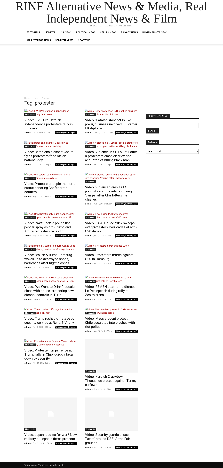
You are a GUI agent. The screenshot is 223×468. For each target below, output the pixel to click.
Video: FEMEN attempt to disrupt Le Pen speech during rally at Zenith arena (110, 291)
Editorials (33, 32)
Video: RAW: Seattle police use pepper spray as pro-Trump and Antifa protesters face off (47, 227)
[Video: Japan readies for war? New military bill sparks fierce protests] (50, 414)
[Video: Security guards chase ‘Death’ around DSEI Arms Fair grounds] (111, 414)
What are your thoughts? (66, 133)
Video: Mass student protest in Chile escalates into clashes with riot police (110, 323)
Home (27, 98)
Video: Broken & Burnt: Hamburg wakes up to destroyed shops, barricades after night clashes (48, 259)
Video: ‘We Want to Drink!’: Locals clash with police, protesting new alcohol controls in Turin (49, 291)
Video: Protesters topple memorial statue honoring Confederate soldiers (50, 188)
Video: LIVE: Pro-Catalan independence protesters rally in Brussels (48, 124)
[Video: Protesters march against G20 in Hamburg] (111, 247)
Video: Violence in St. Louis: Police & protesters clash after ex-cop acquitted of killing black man (111, 156)
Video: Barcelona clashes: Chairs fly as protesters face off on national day (48, 156)
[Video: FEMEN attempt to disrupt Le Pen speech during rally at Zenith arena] (111, 279)
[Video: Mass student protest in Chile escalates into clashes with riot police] (111, 311)
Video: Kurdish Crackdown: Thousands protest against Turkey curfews (110, 381)
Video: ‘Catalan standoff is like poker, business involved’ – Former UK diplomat (111, 124)
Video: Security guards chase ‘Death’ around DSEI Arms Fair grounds (107, 439)
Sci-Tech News (64, 40)
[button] (195, 32)
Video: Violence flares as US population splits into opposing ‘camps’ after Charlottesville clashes (108, 193)
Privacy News (129, 32)
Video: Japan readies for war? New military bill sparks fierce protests (50, 437)
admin (27, 132)
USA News (66, 32)
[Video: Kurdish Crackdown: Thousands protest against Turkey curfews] (111, 356)
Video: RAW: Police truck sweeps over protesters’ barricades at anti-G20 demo (111, 227)
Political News (85, 32)
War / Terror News (39, 40)
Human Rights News (154, 32)
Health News (108, 32)
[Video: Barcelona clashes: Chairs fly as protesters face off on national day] (50, 144)
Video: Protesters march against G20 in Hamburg (109, 257)
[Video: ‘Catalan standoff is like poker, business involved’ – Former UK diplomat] (111, 112)
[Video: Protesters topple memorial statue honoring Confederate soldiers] (50, 176)
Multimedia (30, 114)
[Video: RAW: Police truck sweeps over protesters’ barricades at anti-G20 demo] (111, 215)
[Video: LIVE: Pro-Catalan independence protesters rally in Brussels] (50, 112)
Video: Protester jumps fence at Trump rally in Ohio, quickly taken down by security (49, 354)
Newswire (84, 40)
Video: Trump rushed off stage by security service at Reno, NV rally (49, 321)
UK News (50, 32)
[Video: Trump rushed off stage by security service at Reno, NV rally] (50, 311)
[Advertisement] (111, 72)
